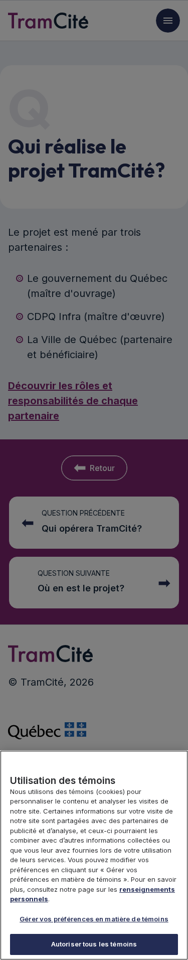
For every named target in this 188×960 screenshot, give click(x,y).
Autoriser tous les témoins (94, 944)
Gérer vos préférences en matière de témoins (94, 919)
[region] (94, 855)
